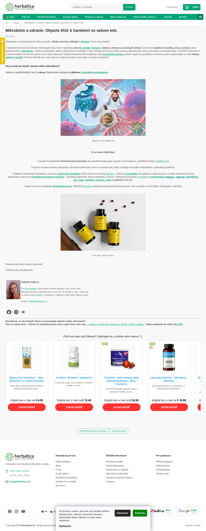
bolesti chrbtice (136, 324)
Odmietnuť (122, 513)
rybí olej (180, 177)
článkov (39, 295)
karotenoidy (157, 177)
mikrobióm (27, 51)
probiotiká (86, 72)
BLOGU (178, 324)
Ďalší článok (119, 431)
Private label (162, 473)
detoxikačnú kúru (62, 186)
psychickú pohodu (113, 54)
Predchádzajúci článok (93, 431)
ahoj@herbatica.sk (20, 481)
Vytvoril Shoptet (193, 525)
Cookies (110, 481)
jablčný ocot (163, 161)
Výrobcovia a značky (66, 481)
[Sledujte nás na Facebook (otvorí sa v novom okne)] (10, 511)
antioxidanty (101, 72)
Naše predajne (63, 461)
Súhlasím (140, 513)
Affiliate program (164, 461)
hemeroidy (103, 324)
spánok (10, 57)
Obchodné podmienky (117, 473)
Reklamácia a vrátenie (117, 469)
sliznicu (110, 174)
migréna (93, 324)
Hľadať (129, 7)
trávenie (96, 48)
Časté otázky (62, 473)
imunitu (86, 48)
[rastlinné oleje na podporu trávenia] (103, 222)
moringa (100, 180)
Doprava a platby (114, 461)
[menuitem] (10, 17)
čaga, (81, 180)
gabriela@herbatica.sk (38, 301)
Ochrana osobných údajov (119, 477)
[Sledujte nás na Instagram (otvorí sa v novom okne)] (16, 511)
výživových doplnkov (69, 174)
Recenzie (60, 485)
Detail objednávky (115, 466)
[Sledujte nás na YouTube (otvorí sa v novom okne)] (23, 511)
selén (109, 180)
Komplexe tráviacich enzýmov (48, 177)
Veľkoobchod (162, 466)
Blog (58, 466)
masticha (90, 180)
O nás (59, 469)
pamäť (19, 57)
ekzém (124, 324)
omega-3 (169, 177)
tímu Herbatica (31, 289)
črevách (85, 41)
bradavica (115, 324)
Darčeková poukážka (66, 477)
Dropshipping (163, 469)
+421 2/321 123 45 (19, 471)
